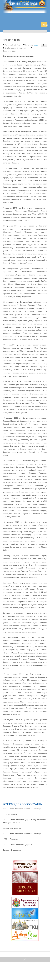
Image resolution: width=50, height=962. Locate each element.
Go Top (25, 959)
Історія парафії (12, 39)
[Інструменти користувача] (44, 45)
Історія (36, 45)
